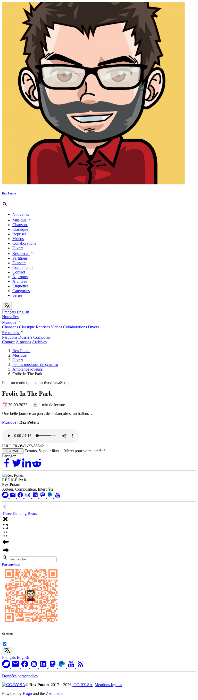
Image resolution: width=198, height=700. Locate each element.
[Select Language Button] (7, 306)
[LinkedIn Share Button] (27, 466)
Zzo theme (54, 693)
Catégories (21, 290)
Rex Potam (21, 350)
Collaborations (24, 243)
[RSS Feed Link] (80, 666)
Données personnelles (20, 676)
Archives (19, 281)
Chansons (20, 225)
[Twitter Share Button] (17, 466)
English (23, 312)
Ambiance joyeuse (27, 369)
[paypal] (50, 496)
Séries (17, 295)
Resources (21, 253)
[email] (13, 496)
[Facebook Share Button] (7, 466)
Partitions (20, 258)
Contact (18, 272)
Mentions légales (108, 684)
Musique (20, 220)
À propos (20, 277)
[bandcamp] (6, 496)
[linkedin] (35, 496)
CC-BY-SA (82, 684)
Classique (20, 229)
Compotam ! (22, 267)
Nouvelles (20, 214)
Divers (17, 248)
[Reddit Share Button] (36, 466)
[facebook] (20, 496)
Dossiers (19, 263)
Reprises (19, 234)
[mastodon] (43, 496)
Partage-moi (11, 564)
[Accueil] (93, 183)
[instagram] (28, 496)
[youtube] (57, 496)
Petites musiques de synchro (35, 364)
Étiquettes (20, 286)
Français (9, 312)
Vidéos (18, 238)
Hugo (27, 693)
